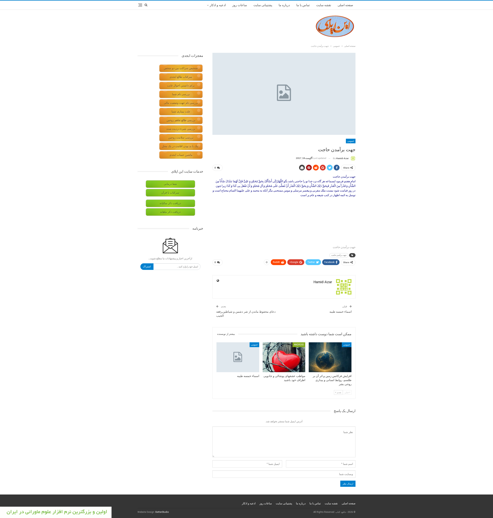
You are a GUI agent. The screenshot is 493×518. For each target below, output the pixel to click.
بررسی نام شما (181, 94)
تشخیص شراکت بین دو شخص (181, 68)
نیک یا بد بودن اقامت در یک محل (180, 146)
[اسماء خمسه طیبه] (237, 357)
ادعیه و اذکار (218, 5)
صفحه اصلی (345, 5)
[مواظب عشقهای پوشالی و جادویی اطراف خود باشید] (284, 357)
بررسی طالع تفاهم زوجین (181, 120)
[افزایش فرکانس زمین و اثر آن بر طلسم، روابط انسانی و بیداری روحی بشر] (330, 357)
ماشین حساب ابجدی (181, 155)
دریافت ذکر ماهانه (170, 212)
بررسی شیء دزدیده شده (181, 129)
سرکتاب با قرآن (170, 192)
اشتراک (147, 266)
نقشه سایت (323, 5)
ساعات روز (239, 5)
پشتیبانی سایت (262, 5)
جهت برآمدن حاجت (338, 255)
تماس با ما (303, 5)
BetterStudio (162, 512)
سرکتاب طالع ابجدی (181, 77)
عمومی (350, 141)
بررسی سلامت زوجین (181, 137)
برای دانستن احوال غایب (181, 85)
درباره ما (284, 5)
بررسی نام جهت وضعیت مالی (181, 103)
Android (299, 344)
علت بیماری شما (181, 111)
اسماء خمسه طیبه (341, 311)
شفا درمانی (170, 184)
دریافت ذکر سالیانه (170, 203)
